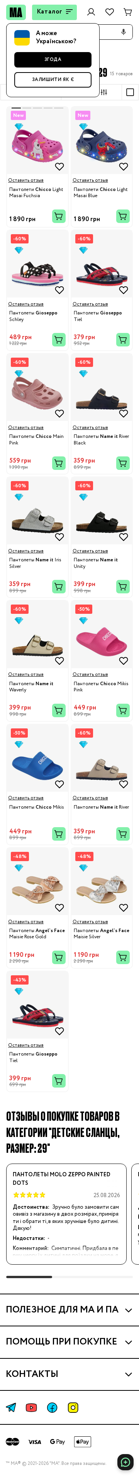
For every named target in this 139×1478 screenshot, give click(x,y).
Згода (53, 59)
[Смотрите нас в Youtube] (31, 1407)
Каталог (50, 11)
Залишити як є (53, 79)
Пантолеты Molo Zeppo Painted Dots (61, 1179)
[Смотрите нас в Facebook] (52, 1407)
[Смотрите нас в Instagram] (73, 1407)
